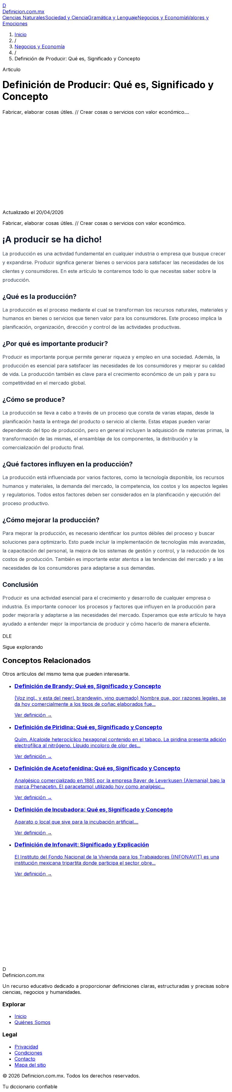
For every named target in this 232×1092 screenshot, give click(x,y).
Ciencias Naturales (23, 17)
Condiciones (28, 1053)
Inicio (20, 34)
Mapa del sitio (30, 1065)
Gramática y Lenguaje (112, 17)
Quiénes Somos (32, 1022)
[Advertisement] (116, 162)
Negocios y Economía (162, 17)
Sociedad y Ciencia (66, 17)
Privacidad (26, 1047)
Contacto (24, 1059)
